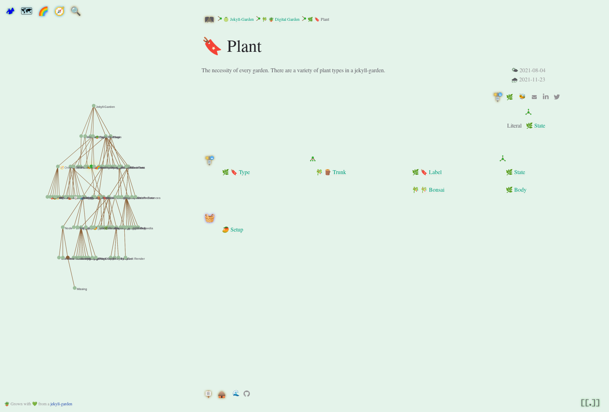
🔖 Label (431, 172)
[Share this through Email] (534, 97)
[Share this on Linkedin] (545, 97)
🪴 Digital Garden (284, 19)
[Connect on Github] (246, 393)
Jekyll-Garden (242, 19)
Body (520, 189)
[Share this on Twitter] (556, 97)
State (539, 125)
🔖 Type (240, 172)
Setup (236, 229)
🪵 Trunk (335, 172)
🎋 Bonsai (432, 189)
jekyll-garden (61, 403)
